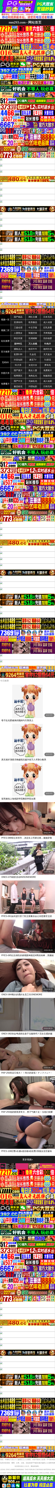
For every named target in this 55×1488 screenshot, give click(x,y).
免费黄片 (47, 370)
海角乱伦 (33, 376)
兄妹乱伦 (33, 381)
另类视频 (47, 333)
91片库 (18, 365)
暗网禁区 (18, 376)
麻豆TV (32, 360)
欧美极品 (33, 322)
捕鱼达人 (18, 349)
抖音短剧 (18, 360)
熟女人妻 (33, 370)
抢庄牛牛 (33, 349)
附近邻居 (18, 338)
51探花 (47, 360)
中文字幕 (33, 327)
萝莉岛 (47, 365)
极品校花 (18, 386)
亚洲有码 (18, 322)
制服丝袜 (33, 333)
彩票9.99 (18, 354)
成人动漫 (47, 322)
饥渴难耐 (33, 338)
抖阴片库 (5, 373)
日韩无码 (47, 386)
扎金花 (33, 354)
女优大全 (33, 365)
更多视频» (27, 1159)
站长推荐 (5, 341)
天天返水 (47, 354)
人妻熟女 (18, 333)
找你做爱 (47, 338)
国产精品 (18, 317)
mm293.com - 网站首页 (25, 22)
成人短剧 (47, 381)
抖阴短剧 (33, 386)
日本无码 (47, 317)
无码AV (5, 362)
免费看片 (5, 384)
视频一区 (5, 319)
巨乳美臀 (47, 327)
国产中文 (18, 381)
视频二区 (5, 330)
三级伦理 (18, 327)
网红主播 (33, 317)
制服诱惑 (47, 376)
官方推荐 (5, 352)
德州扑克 (47, 349)
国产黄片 (18, 370)
